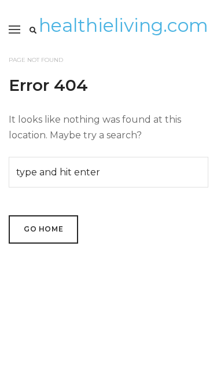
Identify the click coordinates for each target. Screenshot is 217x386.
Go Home (43, 229)
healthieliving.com (123, 25)
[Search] (33, 30)
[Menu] (14, 29)
